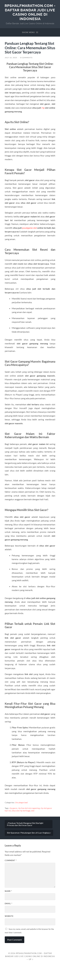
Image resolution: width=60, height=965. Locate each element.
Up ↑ (31, 959)
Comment (11, 860)
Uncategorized (21, 802)
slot (32, 811)
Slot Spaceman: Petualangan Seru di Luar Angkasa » (29, 833)
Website (9, 916)
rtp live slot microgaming (29, 808)
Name (8, 891)
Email (8, 903)
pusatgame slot (29, 227)
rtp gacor (13, 808)
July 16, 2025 (11, 58)
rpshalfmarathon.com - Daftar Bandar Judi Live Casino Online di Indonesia (30, 12)
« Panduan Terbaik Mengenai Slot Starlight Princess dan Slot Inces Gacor (25, 824)
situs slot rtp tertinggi (21, 811)
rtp (43, 107)
